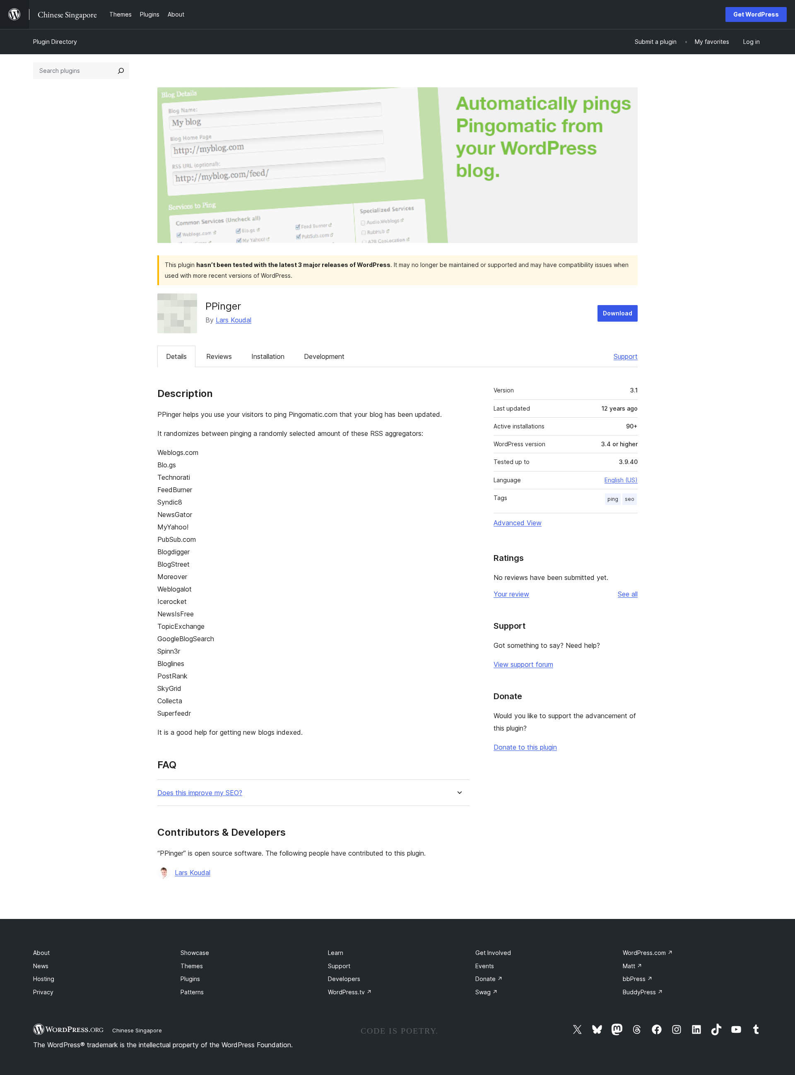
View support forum (523, 664)
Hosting (43, 978)
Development (324, 356)
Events (484, 965)
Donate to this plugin (525, 747)
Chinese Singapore (137, 1030)
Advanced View (518, 523)
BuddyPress (643, 992)
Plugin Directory (55, 41)
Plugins (190, 978)
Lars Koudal (233, 320)
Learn (335, 952)
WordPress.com (648, 952)
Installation (267, 356)
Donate (489, 978)
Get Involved (493, 952)
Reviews (219, 356)
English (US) (621, 479)
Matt (632, 965)
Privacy (43, 992)
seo (629, 499)
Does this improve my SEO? (199, 793)
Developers (344, 978)
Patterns (192, 992)
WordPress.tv (350, 992)
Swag (486, 992)
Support (626, 356)
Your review (511, 594)
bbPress (638, 978)
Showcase (195, 952)
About (41, 952)
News (40, 965)
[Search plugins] (121, 71)
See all (628, 594)
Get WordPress (756, 14)
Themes (192, 965)
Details (176, 356)
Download (617, 313)
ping (612, 499)
